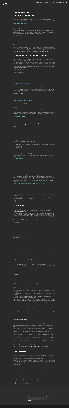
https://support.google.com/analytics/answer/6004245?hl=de (23, 260)
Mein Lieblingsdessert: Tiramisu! (47, 396)
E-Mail (29, 396)
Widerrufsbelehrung (43, 406)
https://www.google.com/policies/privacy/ (21, 347)
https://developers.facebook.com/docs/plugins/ (21, 211)
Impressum (31, 406)
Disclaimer (40, 406)
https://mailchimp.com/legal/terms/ (37, 315)
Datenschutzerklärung (35, 406)
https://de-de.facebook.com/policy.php (41, 217)
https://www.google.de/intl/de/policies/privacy (47, 334)
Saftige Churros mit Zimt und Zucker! (47, 398)
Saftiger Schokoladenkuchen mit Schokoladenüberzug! (47, 394)
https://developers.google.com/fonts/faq (34, 346)
